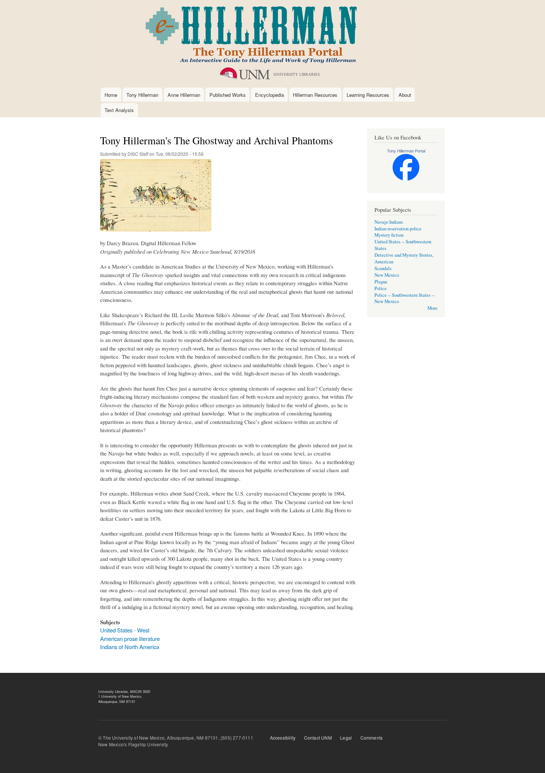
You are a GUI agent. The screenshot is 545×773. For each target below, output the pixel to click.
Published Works (227, 94)
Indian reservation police (398, 229)
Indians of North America (129, 647)
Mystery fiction (388, 235)
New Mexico (386, 275)
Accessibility (283, 737)
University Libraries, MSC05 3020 (124, 691)
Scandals (383, 268)
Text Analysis (119, 110)
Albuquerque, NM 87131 (116, 701)
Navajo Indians (388, 222)
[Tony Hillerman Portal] (406, 179)
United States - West (124, 630)
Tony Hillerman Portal (406, 151)
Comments (371, 737)
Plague (380, 282)
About (405, 94)
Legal (346, 737)
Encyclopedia (269, 94)
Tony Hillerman (142, 94)
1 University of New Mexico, (120, 696)
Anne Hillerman (184, 94)
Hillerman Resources (315, 94)
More (432, 308)
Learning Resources (368, 94)
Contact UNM (318, 737)
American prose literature (130, 638)
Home (111, 94)
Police (380, 288)
